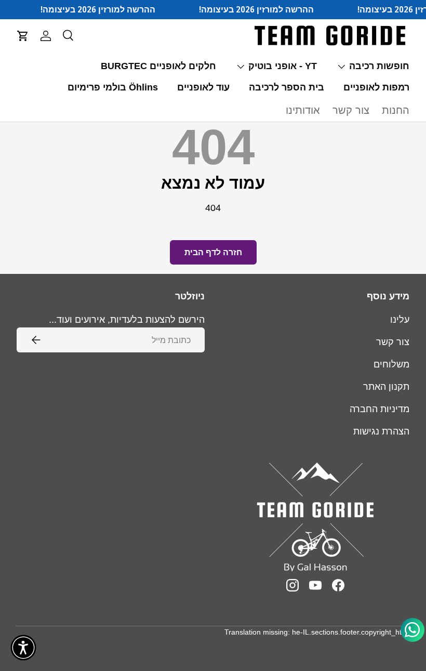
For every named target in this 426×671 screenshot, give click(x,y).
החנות (395, 110)
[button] (22, 35)
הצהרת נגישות (381, 431)
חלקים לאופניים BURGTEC (158, 66)
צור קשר (350, 110)
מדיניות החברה (379, 409)
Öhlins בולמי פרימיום (113, 87)
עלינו (399, 319)
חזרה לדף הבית (213, 252)
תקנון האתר (386, 386)
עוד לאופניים (203, 87)
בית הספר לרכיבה (286, 87)
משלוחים (391, 364)
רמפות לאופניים (376, 87)
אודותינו (303, 110)
